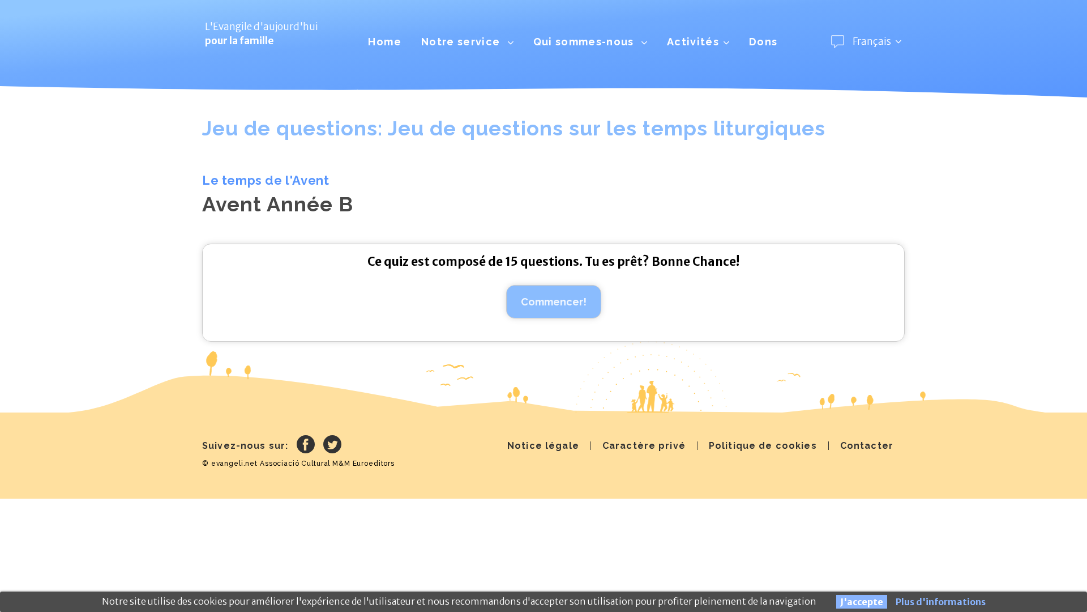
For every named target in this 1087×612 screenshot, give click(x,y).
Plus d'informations (941, 601)
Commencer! (554, 302)
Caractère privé (644, 445)
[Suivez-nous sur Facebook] (306, 446)
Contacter (866, 445)
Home (384, 42)
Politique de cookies (763, 445)
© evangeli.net (230, 464)
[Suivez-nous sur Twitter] (332, 446)
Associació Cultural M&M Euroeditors (327, 464)
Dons (763, 42)
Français (872, 41)
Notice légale (543, 445)
